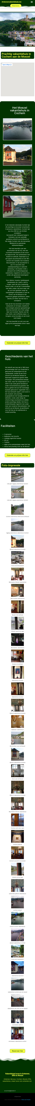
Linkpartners (17, 1096)
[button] (31, 1)
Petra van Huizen (25, 1099)
